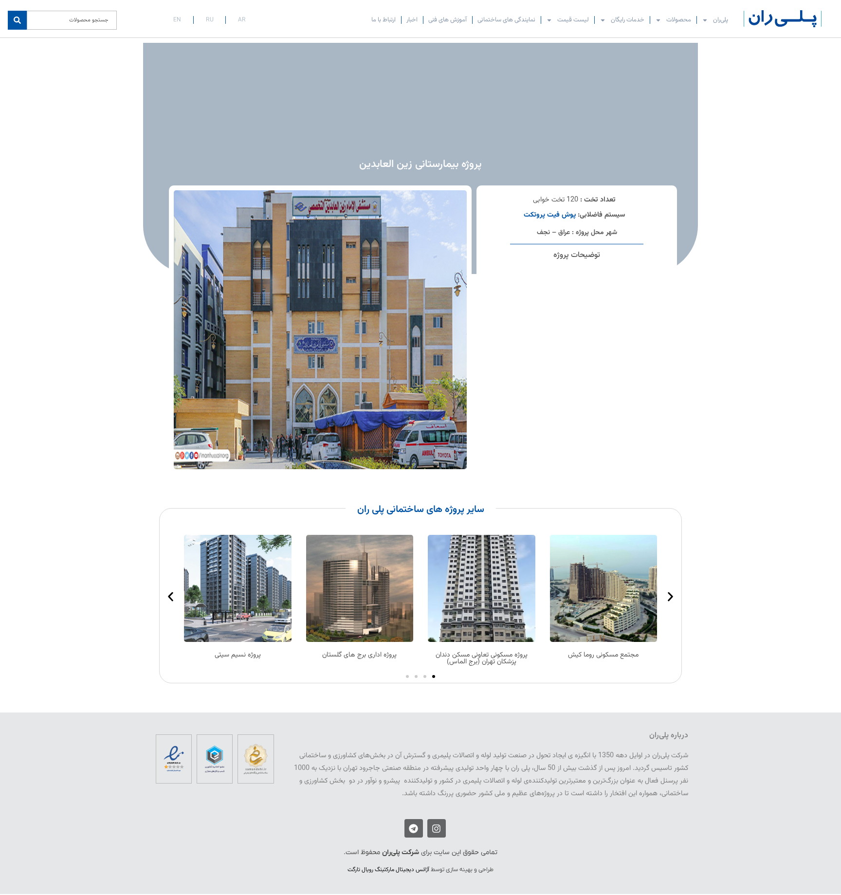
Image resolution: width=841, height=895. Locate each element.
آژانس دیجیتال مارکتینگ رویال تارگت (388, 869)
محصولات (678, 20)
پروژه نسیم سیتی (238, 655)
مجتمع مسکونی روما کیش (603, 655)
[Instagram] (436, 828)
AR (242, 20)
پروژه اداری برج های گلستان (359, 655)
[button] (421, 509)
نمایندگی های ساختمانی (506, 20)
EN (177, 20)
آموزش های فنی (447, 20)
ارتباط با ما (383, 20)
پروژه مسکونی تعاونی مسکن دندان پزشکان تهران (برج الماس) (482, 658)
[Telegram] (413, 828)
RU (210, 20)
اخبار (412, 20)
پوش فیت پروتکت (550, 214)
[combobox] (72, 20)
